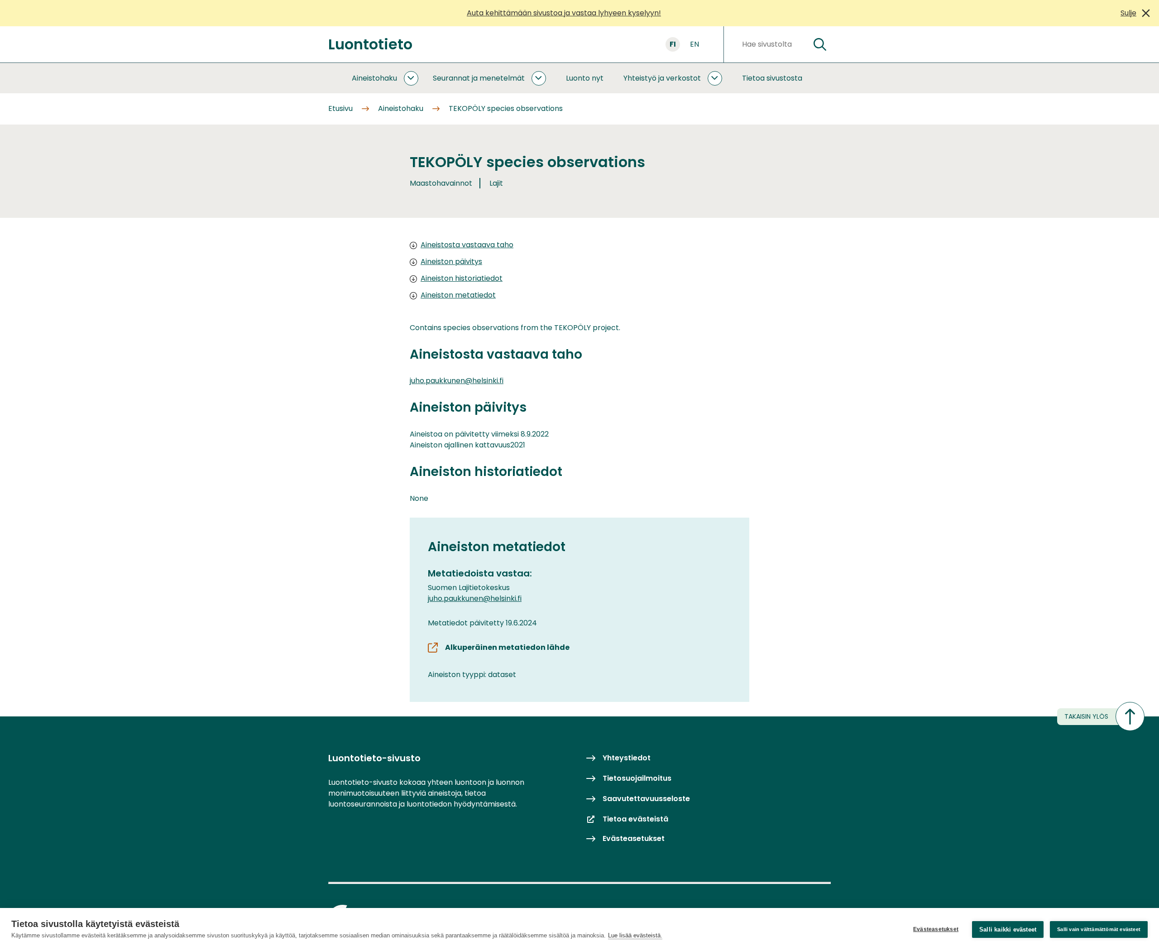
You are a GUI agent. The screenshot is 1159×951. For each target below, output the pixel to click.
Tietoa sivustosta (772, 78)
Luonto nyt (584, 78)
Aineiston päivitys (451, 261)
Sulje (1128, 13)
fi (673, 44)
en (694, 44)
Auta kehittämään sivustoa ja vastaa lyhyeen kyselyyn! (564, 13)
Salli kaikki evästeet (1007, 929)
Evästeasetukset (935, 929)
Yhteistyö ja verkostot (662, 78)
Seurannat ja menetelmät (479, 78)
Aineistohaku (374, 78)
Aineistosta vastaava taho (467, 245)
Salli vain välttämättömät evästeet (1098, 929)
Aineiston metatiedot (458, 295)
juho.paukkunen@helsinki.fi (456, 380)
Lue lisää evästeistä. (635, 935)
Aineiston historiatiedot (462, 278)
